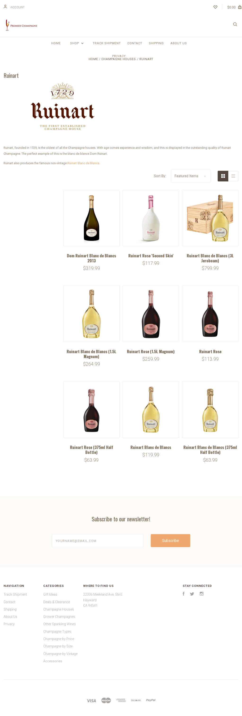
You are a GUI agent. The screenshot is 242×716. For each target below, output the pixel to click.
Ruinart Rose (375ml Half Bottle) (91, 449)
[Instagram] (201, 594)
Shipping (156, 43)
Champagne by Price (58, 639)
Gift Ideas (50, 594)
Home (56, 43)
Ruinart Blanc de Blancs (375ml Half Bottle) (210, 449)
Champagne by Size (58, 646)
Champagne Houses (58, 609)
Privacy (119, 56)
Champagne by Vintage (60, 654)
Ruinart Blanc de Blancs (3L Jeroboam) (210, 258)
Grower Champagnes (59, 617)
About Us (178, 43)
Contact (134, 43)
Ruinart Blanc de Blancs (83, 163)
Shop (75, 43)
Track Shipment (107, 43)
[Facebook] (184, 594)
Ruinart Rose (210, 351)
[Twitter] (192, 594)
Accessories (52, 661)
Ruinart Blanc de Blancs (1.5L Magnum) (91, 353)
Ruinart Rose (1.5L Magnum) (151, 351)
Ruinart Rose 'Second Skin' (150, 256)
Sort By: (160, 176)
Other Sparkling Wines (59, 624)
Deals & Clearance (56, 602)
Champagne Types (57, 631)
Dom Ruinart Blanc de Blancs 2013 (91, 258)
